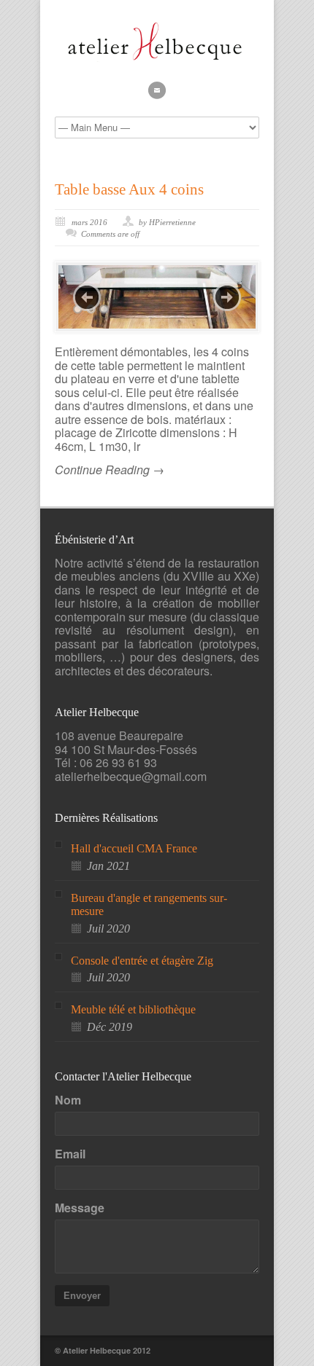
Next (227, 297)
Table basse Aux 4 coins (129, 189)
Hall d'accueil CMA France (134, 848)
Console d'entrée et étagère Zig (142, 960)
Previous (87, 297)
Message (79, 1207)
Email (70, 1154)
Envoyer (82, 1295)
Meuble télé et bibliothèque (133, 1009)
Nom (68, 1100)
